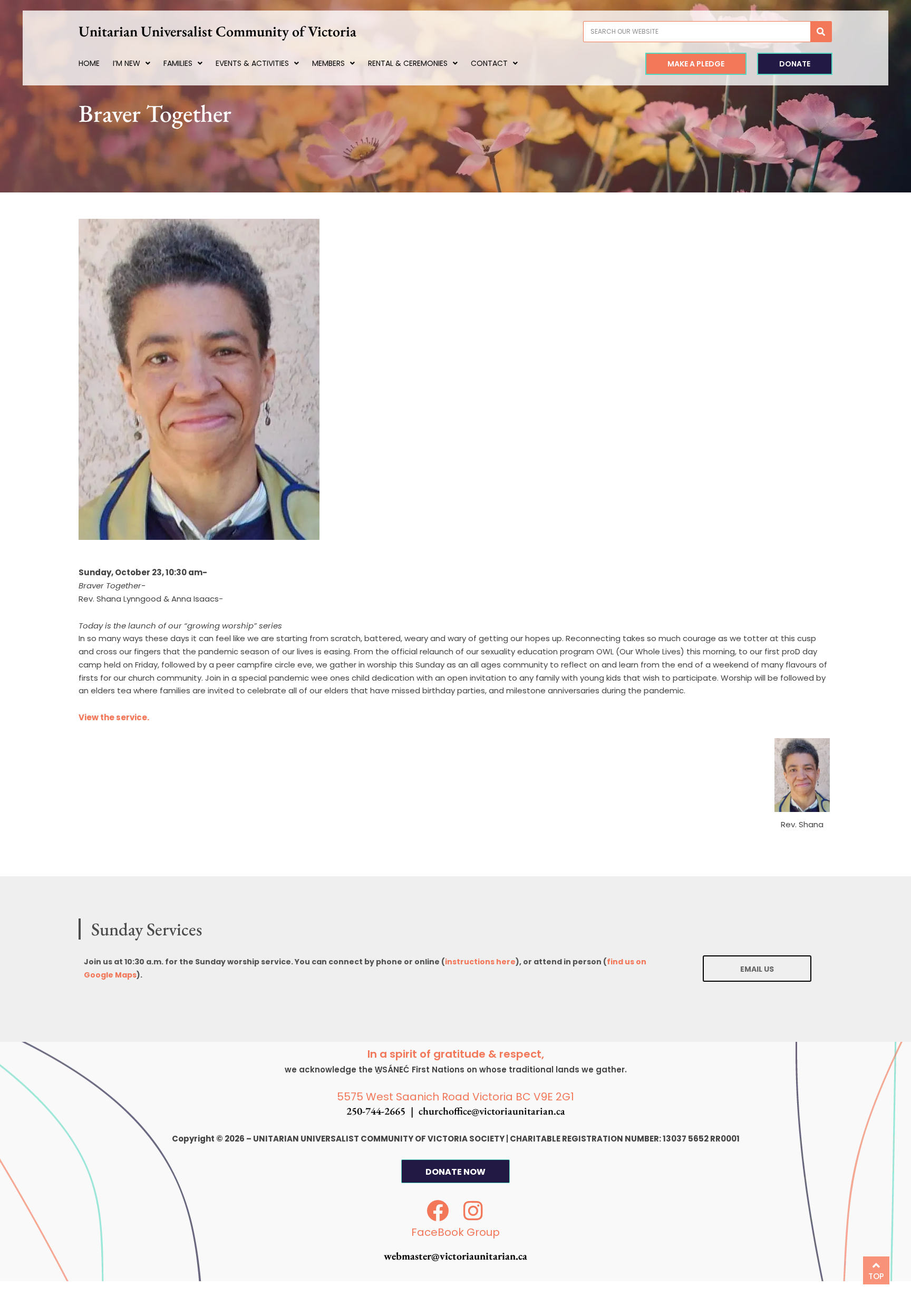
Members (328, 63)
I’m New (126, 63)
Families (177, 63)
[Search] (820, 32)
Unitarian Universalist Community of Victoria (217, 31)
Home (89, 63)
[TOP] (876, 1265)
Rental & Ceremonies (408, 63)
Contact (489, 63)
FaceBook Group (455, 1232)
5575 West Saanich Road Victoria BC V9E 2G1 (455, 1096)
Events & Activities (252, 63)
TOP (876, 1276)
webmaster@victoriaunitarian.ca (455, 1256)
